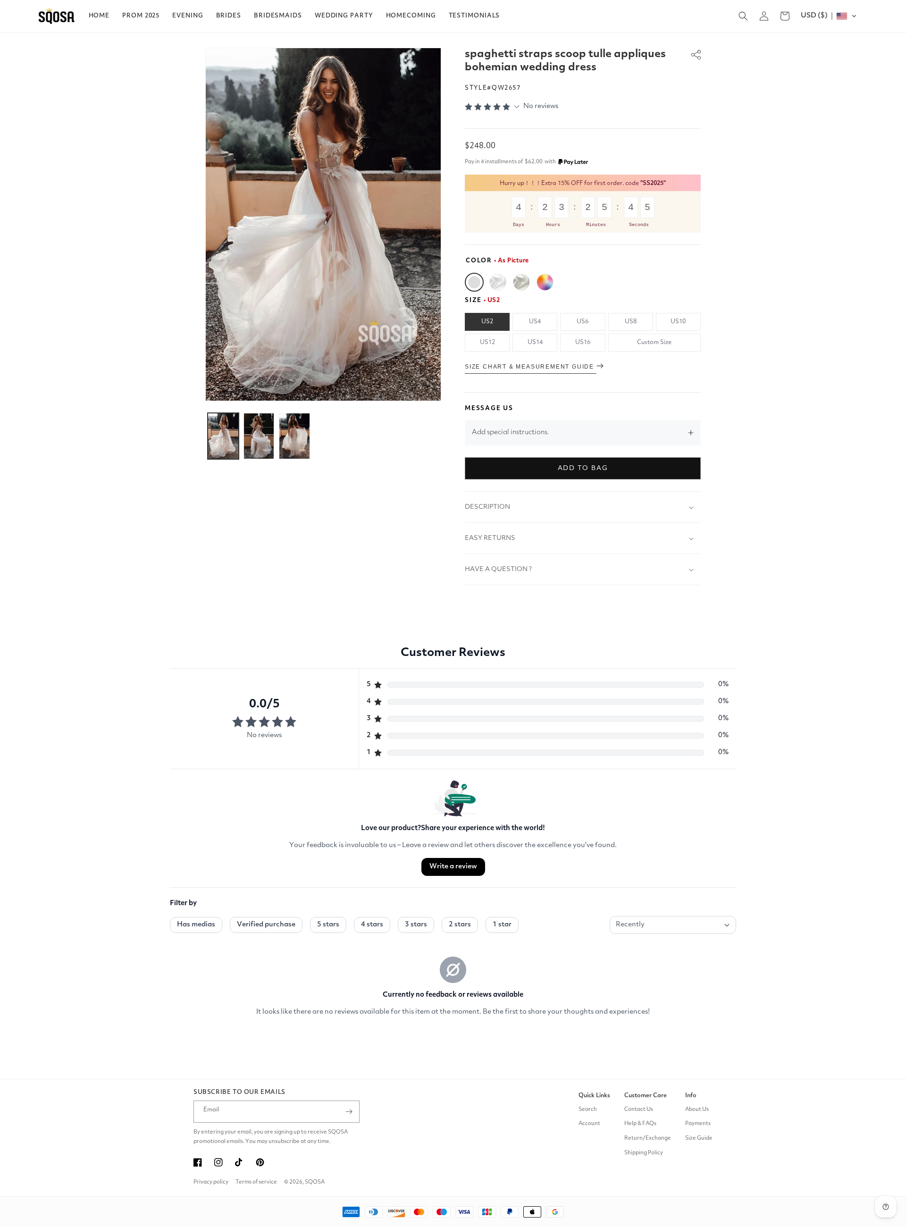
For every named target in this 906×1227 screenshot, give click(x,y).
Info (690, 1096)
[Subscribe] (348, 1112)
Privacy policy (210, 1182)
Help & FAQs (640, 1123)
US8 (631, 322)
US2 (487, 322)
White (497, 282)
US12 (487, 342)
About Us (697, 1109)
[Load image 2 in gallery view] (259, 436)
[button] (140, 16)
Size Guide (699, 1138)
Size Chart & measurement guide (530, 366)
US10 (678, 322)
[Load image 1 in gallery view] (223, 436)
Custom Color (545, 282)
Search (588, 1109)
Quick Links (594, 1096)
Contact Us (638, 1109)
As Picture (474, 282)
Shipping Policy (643, 1153)
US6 (582, 322)
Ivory (521, 282)
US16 (582, 342)
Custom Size (654, 342)
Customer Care (645, 1096)
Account (589, 1123)
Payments (698, 1123)
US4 (535, 322)
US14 (535, 342)
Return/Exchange (647, 1138)
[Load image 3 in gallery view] (294, 436)
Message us (489, 408)
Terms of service (256, 1182)
